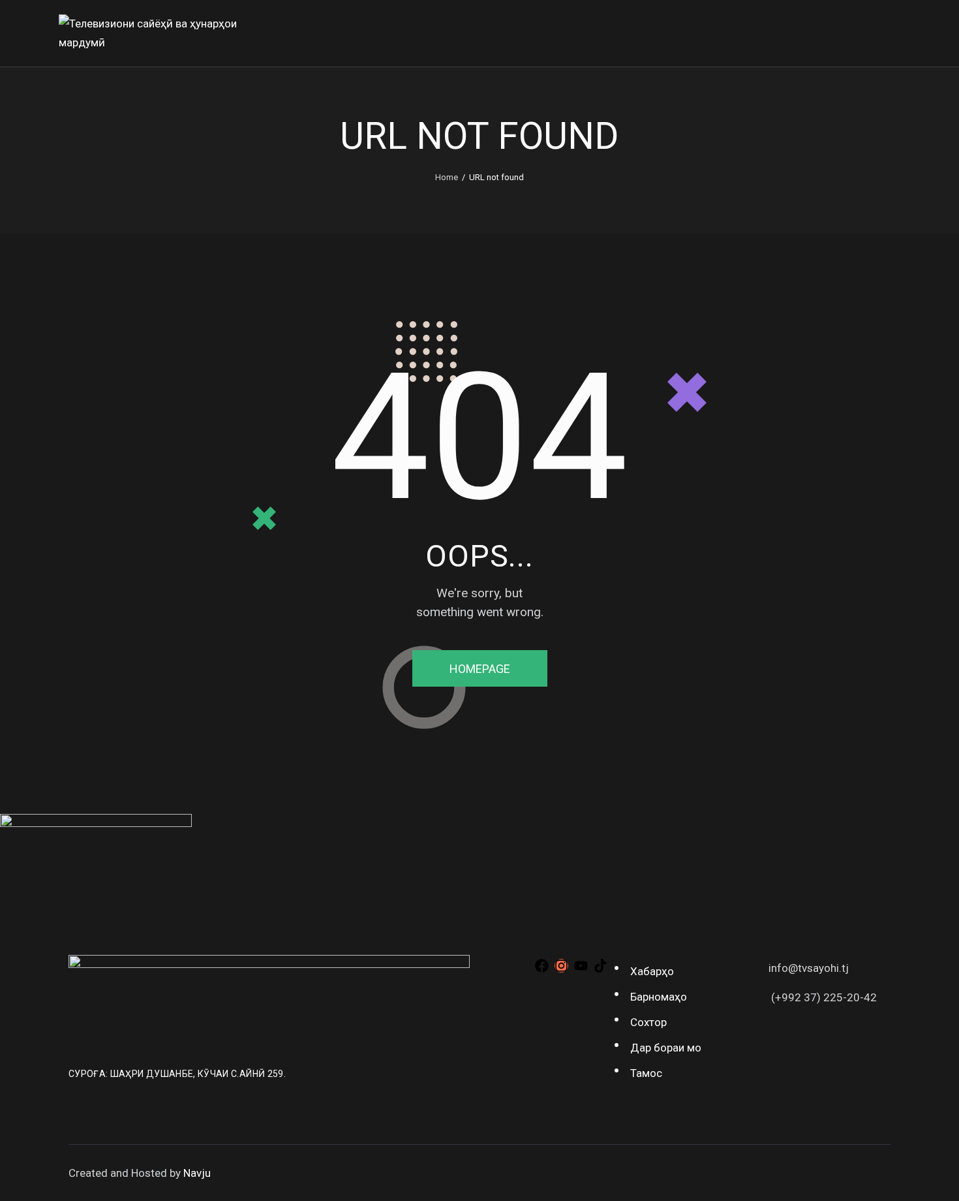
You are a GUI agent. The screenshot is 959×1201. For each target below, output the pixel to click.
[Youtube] (581, 966)
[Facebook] (542, 966)
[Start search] (890, 35)
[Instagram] (561, 966)
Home (446, 177)
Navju (197, 1172)
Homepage (479, 669)
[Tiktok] (600, 966)
